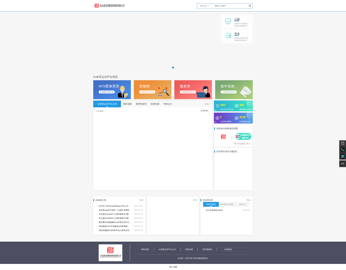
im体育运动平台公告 (167, 249)
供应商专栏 (208, 200)
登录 (237, 33)
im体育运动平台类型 (105, 76)
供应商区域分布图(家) (226, 151)
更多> (207, 104)
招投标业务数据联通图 (227, 129)
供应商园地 (207, 249)
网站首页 (145, 249)
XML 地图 (173, 267)
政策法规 (189, 249)
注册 (237, 19)
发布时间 (204, 111)
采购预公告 (100, 200)
